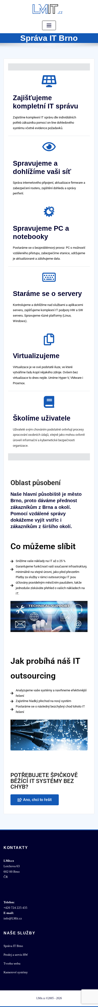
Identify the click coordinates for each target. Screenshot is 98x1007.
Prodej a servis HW (16, 954)
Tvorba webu (12, 963)
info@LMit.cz (13, 918)
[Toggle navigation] (49, 25)
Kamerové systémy (16, 972)
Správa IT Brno (13, 946)
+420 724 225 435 (15, 907)
